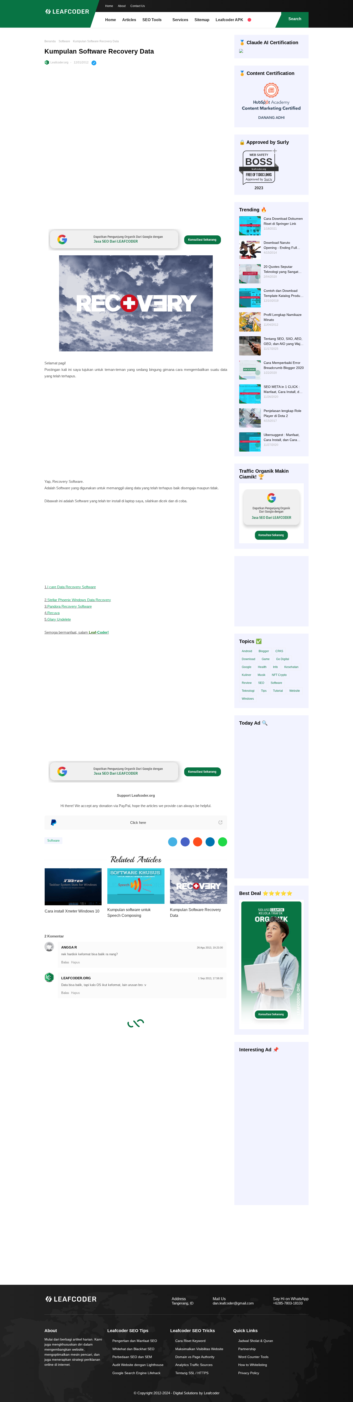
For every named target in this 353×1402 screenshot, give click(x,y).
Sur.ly (268, 179)
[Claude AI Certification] (241, 52)
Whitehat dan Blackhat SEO (133, 1349)
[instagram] (295, 5)
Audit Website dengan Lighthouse (138, 1365)
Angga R (69, 947)
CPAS (279, 651)
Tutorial (278, 690)
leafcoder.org (259, 169)
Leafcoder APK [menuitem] (229, 20)
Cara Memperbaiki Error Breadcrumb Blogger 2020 (284, 365)
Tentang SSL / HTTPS (191, 1373)
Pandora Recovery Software (69, 606)
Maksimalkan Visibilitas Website (199, 1349)
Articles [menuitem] (129, 20)
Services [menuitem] (180, 20)
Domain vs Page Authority (194, 1357)
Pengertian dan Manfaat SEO (134, 1341)
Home (109, 6)
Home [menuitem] (110, 20)
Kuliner (246, 675)
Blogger (264, 651)
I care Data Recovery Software (71, 587)
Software (64, 41)
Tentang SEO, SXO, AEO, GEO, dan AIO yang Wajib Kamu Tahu (283, 341)
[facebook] (276, 5)
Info (275, 667)
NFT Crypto (279, 675)
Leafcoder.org (59, 62)
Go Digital (282, 659)
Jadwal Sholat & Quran (255, 1341)
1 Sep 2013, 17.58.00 (210, 978)
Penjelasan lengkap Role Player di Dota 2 (282, 413)
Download (248, 659)
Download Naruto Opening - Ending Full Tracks (280, 245)
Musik (261, 675)
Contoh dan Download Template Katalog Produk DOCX (283, 293)
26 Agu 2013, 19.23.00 (210, 947)
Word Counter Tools (253, 1357)
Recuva (53, 613)
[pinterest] (305, 5)
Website (294, 690)
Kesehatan (291, 667)
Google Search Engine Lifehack (136, 1373)
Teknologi (248, 690)
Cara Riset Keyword (190, 1341)
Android (247, 651)
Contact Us (137, 6)
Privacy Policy (248, 1373)
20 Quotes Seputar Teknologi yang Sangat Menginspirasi (281, 269)
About (122, 6)
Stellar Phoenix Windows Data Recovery (79, 600)
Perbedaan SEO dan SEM (132, 1357)
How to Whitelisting (252, 1365)
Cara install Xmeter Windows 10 (72, 911)
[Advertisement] (135, 108)
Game (266, 659)
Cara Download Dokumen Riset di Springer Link (283, 221)
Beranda (50, 41)
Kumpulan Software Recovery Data (195, 913)
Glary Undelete (59, 619)
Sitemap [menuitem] (202, 20)
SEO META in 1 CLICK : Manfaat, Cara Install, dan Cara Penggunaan (283, 389)
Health (262, 667)
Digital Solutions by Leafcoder (196, 1393)
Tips (264, 690)
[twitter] (285, 5)
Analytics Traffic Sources (194, 1365)
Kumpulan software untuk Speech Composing (129, 913)
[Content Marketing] (271, 120)
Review (247, 683)
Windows (248, 698)
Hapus (75, 962)
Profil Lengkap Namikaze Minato (283, 317)
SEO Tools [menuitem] (152, 20)
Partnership (247, 1349)
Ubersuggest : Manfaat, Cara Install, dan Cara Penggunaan (281, 437)
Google (246, 667)
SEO (261, 683)
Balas (65, 962)
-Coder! (99, 632)
